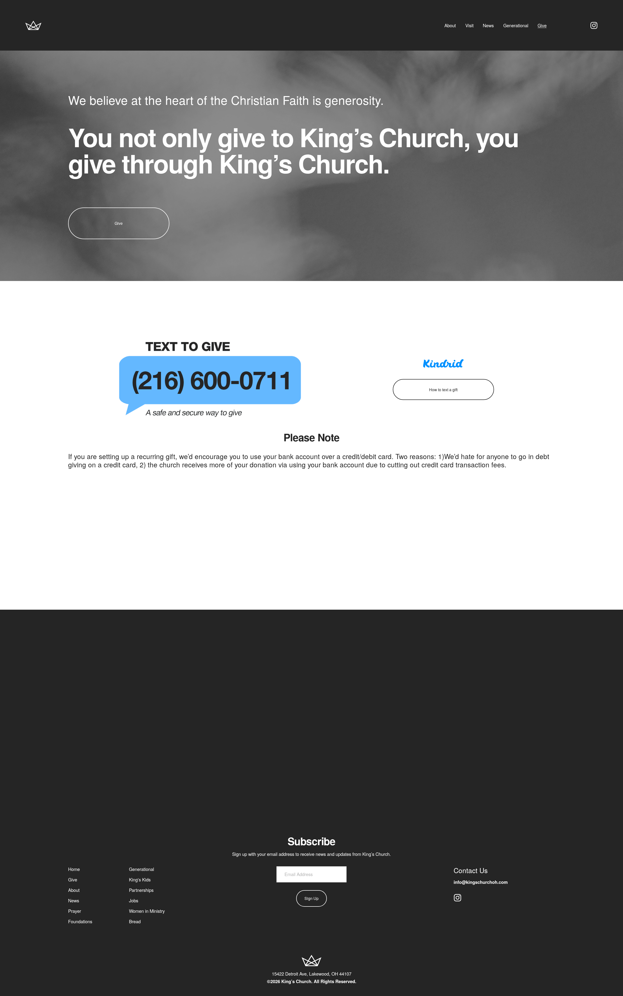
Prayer (74, 911)
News (488, 25)
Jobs (133, 900)
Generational (515, 25)
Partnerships (141, 890)
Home (74, 869)
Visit (469, 25)
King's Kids (140, 879)
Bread (135, 921)
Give (542, 25)
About (450, 25)
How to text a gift (443, 389)
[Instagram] (594, 25)
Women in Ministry (147, 911)
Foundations (80, 921)
